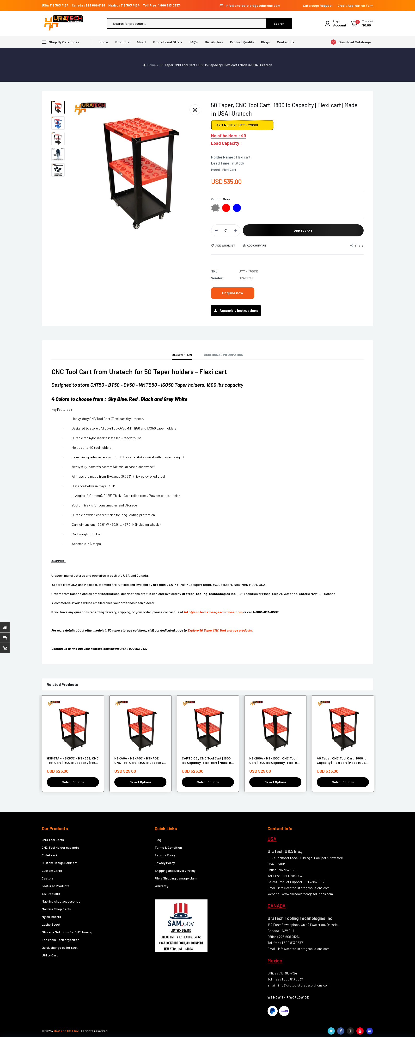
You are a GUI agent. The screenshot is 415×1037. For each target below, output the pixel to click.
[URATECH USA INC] (64, 23)
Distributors (214, 42)
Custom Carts (52, 870)
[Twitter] (331, 1031)
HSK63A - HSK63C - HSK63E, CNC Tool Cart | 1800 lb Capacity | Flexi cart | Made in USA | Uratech (73, 760)
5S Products (51, 894)
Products (122, 42)
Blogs (265, 42)
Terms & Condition (168, 847)
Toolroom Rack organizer (60, 940)
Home (103, 42)
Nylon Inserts (51, 917)
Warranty (161, 886)
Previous (76, 167)
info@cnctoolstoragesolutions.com (253, 5)
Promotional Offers (167, 42)
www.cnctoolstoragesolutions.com (307, 894)
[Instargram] (350, 1031)
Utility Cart (50, 955)
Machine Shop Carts (56, 909)
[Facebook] (340, 1031)
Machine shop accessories (61, 901)
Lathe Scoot (51, 924)
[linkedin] (369, 1031)
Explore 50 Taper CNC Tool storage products (220, 630)
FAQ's (193, 42)
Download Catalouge (355, 42)
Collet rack (50, 855)
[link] (94, 708)
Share (359, 245)
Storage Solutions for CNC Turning (67, 932)
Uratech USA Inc (66, 1031)
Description (182, 355)
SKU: (215, 271)
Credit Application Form (355, 5)
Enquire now (232, 293)
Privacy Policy (165, 863)
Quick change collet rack (60, 947)
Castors (48, 878)
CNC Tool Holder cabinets (60, 847)
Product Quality (242, 42)
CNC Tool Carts (53, 840)
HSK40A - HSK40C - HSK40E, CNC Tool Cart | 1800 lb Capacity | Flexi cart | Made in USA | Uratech (139, 760)
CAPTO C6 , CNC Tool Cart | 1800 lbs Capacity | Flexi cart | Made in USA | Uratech (206, 760)
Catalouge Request (318, 5)
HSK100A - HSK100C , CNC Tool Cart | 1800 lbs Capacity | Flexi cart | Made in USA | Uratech (275, 760)
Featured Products (55, 886)
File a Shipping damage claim (176, 878)
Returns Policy (165, 855)
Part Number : (227, 125)
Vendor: (217, 278)
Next (199, 167)
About (141, 42)
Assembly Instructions (239, 310)
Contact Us (285, 42)
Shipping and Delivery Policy (175, 870)
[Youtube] (360, 1031)
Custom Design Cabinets (60, 863)
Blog (158, 840)
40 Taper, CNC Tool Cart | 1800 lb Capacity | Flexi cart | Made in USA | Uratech (342, 760)
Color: (220, 199)
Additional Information (223, 355)
